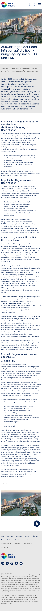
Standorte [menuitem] (18, 540)
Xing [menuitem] (7, 563)
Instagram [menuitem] (11, 563)
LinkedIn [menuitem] (2, 563)
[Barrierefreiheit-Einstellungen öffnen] (37, 523)
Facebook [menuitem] (16, 563)
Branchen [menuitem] (19, 536)
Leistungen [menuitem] (10, 536)
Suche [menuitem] (34, 4)
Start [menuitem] (2, 536)
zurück (5, 483)
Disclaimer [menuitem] (4, 547)
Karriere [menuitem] (27, 536)
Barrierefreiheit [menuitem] (6, 544)
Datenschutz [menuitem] (17, 544)
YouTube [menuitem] (21, 563)
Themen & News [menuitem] (6, 540)
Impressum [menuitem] (28, 544)
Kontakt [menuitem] (26, 540)
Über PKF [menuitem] (36, 536)
